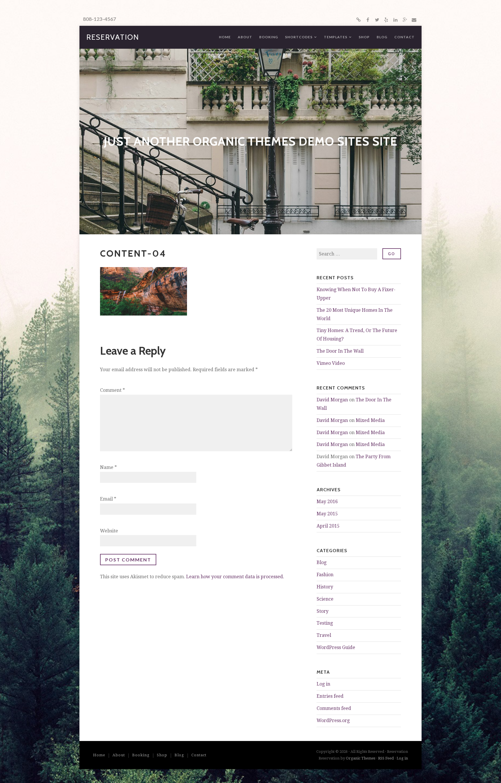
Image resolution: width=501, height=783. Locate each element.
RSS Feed (386, 758)
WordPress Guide (336, 647)
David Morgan (332, 400)
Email (108, 499)
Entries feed (330, 696)
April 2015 (328, 526)
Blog (382, 37)
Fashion (325, 574)
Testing (325, 623)
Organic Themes (360, 758)
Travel (324, 635)
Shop (364, 37)
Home (225, 37)
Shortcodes (299, 37)
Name (108, 467)
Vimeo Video (331, 363)
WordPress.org (333, 720)
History (325, 587)
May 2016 (327, 501)
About (245, 37)
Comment (112, 390)
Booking (268, 37)
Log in (323, 684)
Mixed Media (370, 420)
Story (322, 611)
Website (109, 531)
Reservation (112, 37)
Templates (335, 37)
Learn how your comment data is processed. (235, 576)
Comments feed (334, 708)
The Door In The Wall (340, 351)
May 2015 (327, 513)
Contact (404, 37)
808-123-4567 (99, 19)
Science (325, 599)
